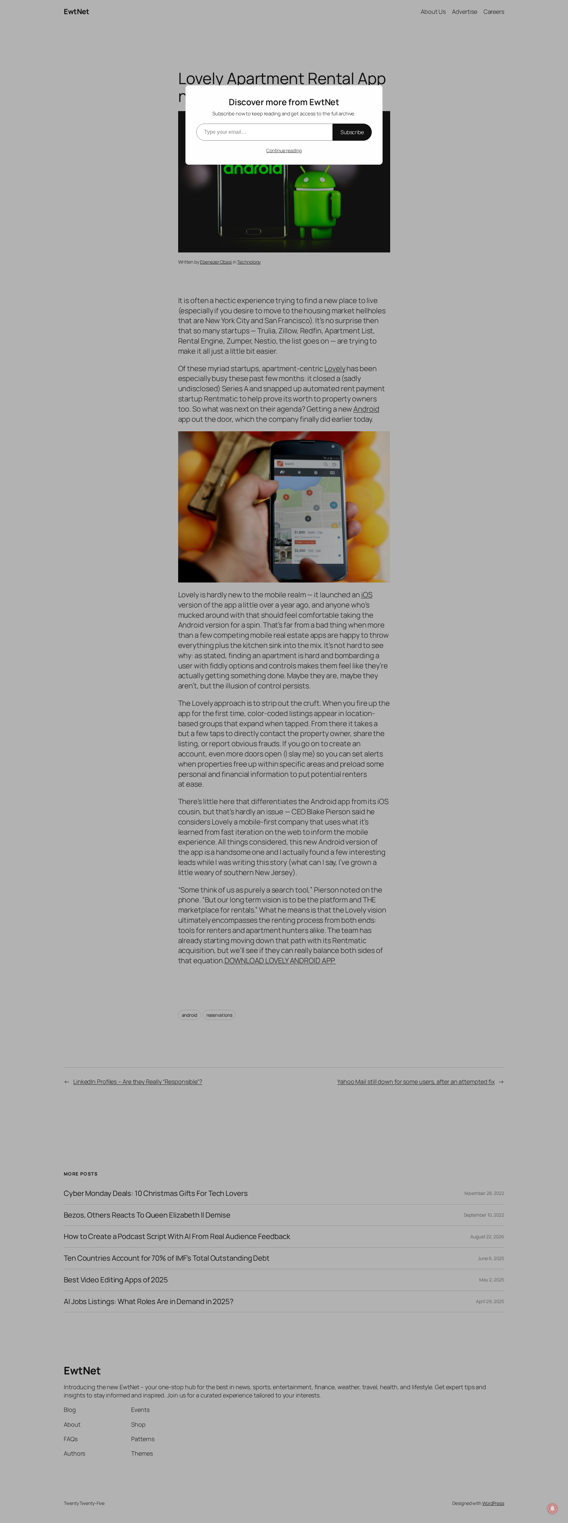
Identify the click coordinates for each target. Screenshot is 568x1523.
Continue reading (283, 150)
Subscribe (352, 132)
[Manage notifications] (552, 1508)
